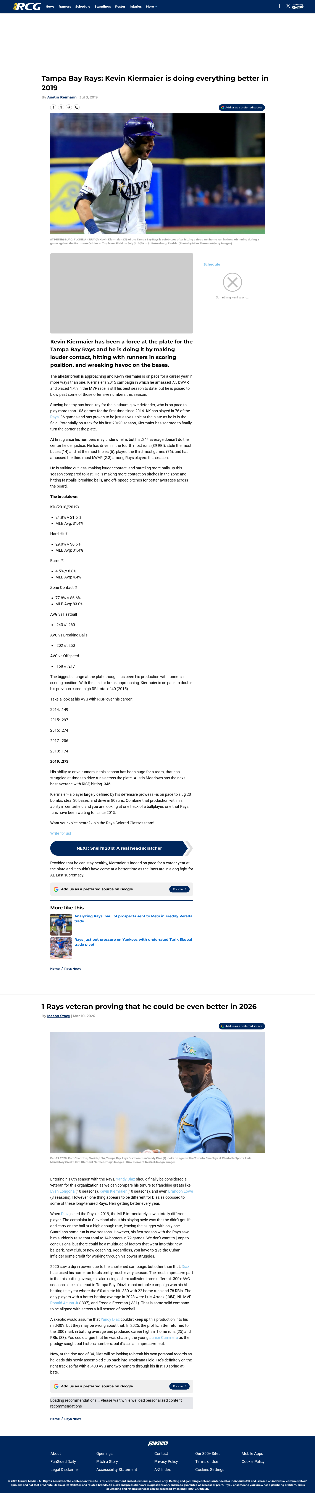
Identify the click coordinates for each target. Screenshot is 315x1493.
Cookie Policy (253, 1461)
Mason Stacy (58, 1016)
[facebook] (279, 6)
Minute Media (27, 1481)
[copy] (77, 107)
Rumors (65, 6)
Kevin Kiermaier (113, 1191)
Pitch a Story (107, 1461)
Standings (103, 6)
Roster (120, 6)
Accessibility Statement (116, 1469)
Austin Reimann (62, 97)
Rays (54, 417)
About (55, 1453)
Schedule (82, 6)
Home (55, 969)
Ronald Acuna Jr (64, 1303)
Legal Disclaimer (64, 1469)
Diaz (65, 1213)
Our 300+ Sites (207, 1453)
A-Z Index (162, 1469)
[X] (288, 6)
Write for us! (60, 833)
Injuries (136, 6)
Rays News (72, 969)
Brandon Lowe (180, 1191)
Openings (104, 1453)
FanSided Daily (63, 1461)
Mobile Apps (252, 1453)
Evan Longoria (62, 1191)
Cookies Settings (209, 1469)
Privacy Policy (166, 1461)
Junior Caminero (163, 1337)
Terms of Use (206, 1461)
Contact (161, 1453)
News (50, 6)
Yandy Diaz (125, 1179)
